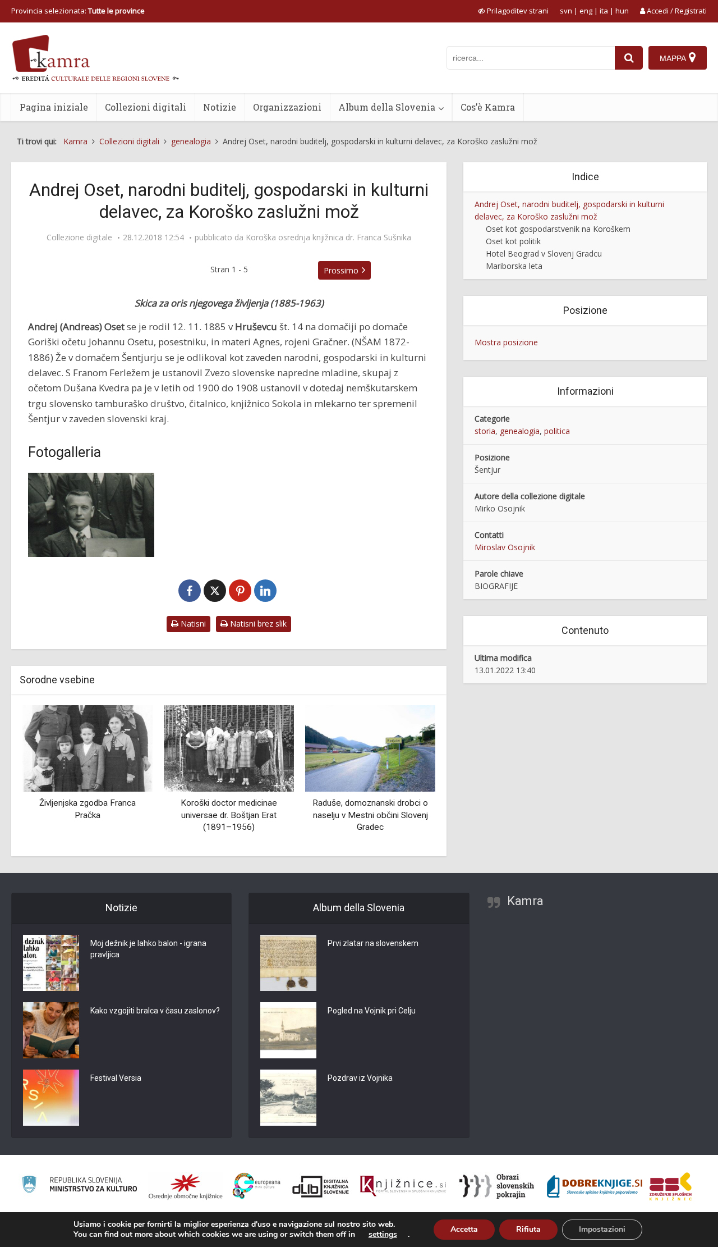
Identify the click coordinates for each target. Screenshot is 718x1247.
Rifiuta (528, 1229)
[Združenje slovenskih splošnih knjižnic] (403, 1186)
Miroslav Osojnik (505, 547)
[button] (407, 776)
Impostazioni (602, 1229)
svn (566, 11)
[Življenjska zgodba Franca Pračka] (87, 747)
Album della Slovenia (386, 107)
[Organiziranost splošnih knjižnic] (185, 1186)
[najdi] (629, 58)
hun (622, 11)
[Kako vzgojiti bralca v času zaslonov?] (51, 1030)
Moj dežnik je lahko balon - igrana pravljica (148, 949)
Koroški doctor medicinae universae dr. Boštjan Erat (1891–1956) (229, 815)
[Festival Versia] (51, 1098)
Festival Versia (115, 1078)
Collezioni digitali (145, 107)
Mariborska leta (514, 266)
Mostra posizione (506, 342)
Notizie (219, 107)
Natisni (192, 623)
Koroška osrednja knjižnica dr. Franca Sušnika (328, 237)
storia (485, 431)
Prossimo (341, 270)
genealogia (520, 431)
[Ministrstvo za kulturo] (79, 1186)
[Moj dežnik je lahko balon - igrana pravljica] (51, 963)
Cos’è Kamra (488, 107)
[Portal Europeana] (257, 1186)
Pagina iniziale (54, 107)
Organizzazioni (287, 107)
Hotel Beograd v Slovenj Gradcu (544, 253)
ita (604, 11)
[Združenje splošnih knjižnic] (671, 1186)
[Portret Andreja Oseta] (91, 515)
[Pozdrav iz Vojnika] (288, 1098)
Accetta (464, 1229)
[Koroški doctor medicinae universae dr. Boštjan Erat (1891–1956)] (229, 747)
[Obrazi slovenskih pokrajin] (497, 1186)
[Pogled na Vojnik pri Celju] (288, 1030)
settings (383, 1235)
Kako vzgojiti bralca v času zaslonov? (155, 1010)
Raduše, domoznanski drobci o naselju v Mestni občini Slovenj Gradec (370, 815)
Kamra (525, 901)
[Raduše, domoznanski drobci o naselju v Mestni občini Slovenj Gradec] (370, 747)
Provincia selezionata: (78, 11)
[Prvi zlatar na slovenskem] (288, 963)
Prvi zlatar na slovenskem (373, 943)
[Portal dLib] (321, 1186)
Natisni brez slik (257, 623)
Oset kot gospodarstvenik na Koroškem (558, 228)
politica (557, 431)
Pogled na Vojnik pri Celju (372, 1010)
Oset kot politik (513, 241)
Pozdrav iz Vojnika (360, 1078)
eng (585, 11)
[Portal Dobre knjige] (594, 1186)
